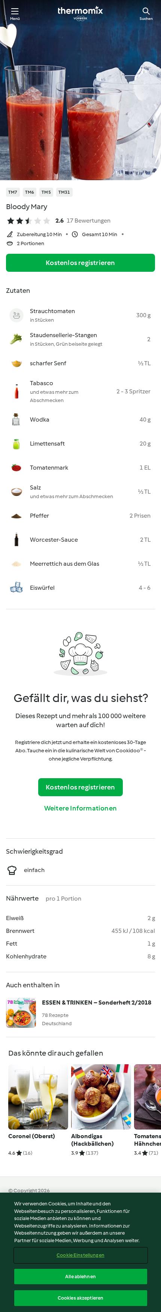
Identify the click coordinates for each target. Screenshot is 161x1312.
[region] (80, 1252)
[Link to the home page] (80, 13)
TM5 (46, 192)
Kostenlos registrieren (80, 263)
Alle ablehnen (80, 1276)
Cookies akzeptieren (80, 1298)
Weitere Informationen (80, 808)
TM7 (13, 192)
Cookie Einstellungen (80, 1255)
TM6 (29, 192)
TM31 (64, 192)
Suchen (146, 18)
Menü (15, 18)
